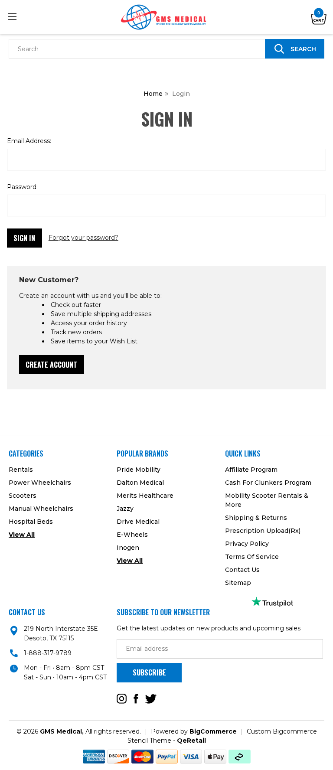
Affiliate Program (251, 469)
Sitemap (238, 583)
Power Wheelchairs (40, 482)
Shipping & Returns (256, 518)
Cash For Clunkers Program (268, 482)
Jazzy (125, 508)
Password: (22, 187)
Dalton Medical (140, 482)
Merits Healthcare (145, 495)
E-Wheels (132, 534)
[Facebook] (136, 698)
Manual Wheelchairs (41, 508)
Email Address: (29, 141)
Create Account (51, 364)
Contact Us (242, 570)
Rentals (21, 469)
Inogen (128, 547)
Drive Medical (138, 521)
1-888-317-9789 (48, 653)
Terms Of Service (252, 557)
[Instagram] (122, 698)
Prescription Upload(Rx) (262, 531)
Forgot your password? (83, 237)
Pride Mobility (138, 469)
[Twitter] (151, 698)
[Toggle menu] (12, 16)
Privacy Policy (247, 544)
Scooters (22, 495)
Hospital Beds (31, 521)
